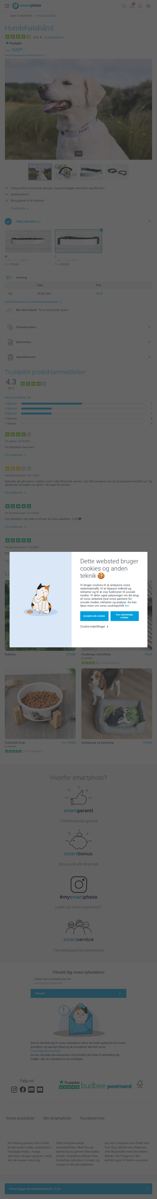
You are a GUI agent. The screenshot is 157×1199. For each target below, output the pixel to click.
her (127, 605)
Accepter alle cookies (94, 616)
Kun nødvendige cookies (124, 616)
